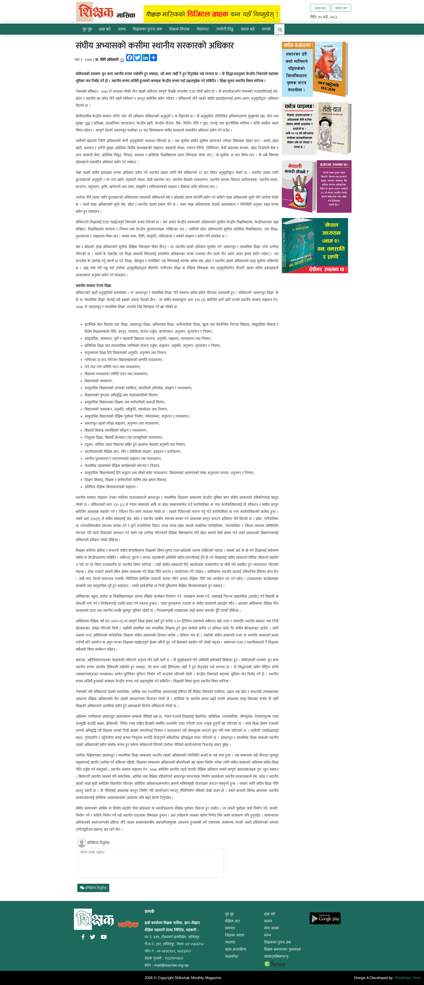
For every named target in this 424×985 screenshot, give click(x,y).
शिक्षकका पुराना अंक (147, 29)
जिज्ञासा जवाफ (234, 935)
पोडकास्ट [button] (202, 29)
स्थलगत (230, 942)
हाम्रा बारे (269, 914)
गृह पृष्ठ (87, 29)
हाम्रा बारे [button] (105, 29)
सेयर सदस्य (271, 928)
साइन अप (341, 8)
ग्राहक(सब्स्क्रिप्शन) (276, 956)
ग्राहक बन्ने (248, 29)
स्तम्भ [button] (122, 29)
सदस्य (268, 921)
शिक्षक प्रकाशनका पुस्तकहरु (282, 949)
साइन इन (320, 8)
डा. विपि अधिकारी (107, 60)
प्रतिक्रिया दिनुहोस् (98, 843)
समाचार (230, 928)
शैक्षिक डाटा (232, 921)
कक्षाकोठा (231, 956)
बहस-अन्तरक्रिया (235, 949)
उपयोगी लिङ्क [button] (225, 29)
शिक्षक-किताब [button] (179, 29)
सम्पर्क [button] (266, 29)
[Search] (279, 29)
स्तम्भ (267, 935)
